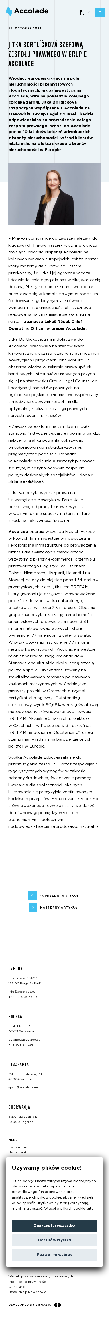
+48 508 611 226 (20, 1045)
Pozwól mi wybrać (54, 1255)
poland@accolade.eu (24, 1039)
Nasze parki (17, 1152)
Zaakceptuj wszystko (54, 1226)
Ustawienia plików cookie (27, 1292)
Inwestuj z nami (19, 1147)
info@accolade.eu (22, 991)
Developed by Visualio (30, 1305)
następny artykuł (59, 907)
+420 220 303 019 (22, 996)
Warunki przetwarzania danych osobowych (40, 1276)
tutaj (90, 1208)
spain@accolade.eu (23, 1087)
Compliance (17, 1287)
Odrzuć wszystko (54, 1240)
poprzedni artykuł (59, 895)
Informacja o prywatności (27, 1281)
